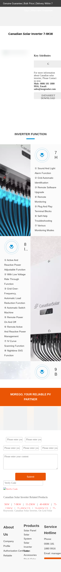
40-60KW (44, 504)
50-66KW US (41, 508)
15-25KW (30, 504)
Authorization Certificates (16, 550)
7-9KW (17, 504)
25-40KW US (23, 508)
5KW (6, 504)
